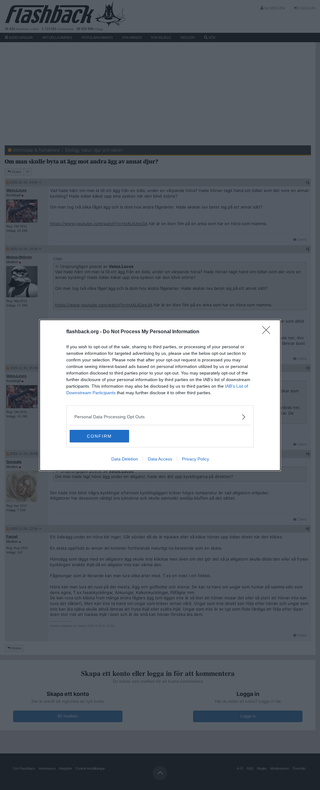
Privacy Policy (195, 458)
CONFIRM (99, 436)
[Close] (268, 332)
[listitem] (160, 417)
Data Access (160, 458)
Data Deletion (124, 458)
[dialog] (160, 395)
